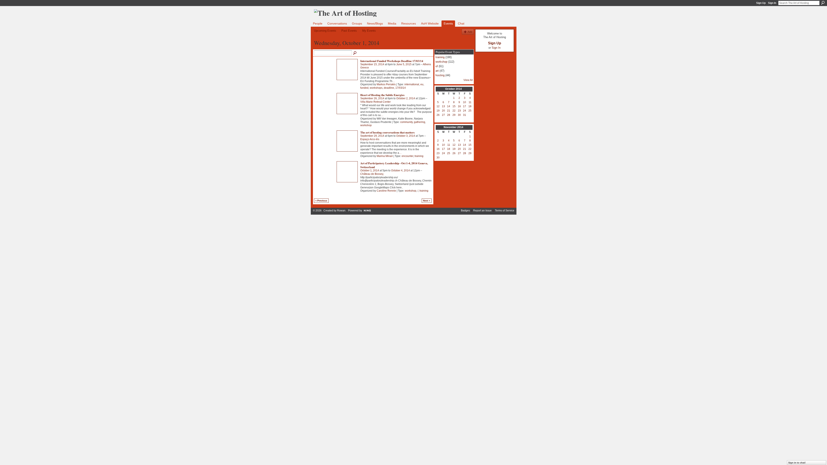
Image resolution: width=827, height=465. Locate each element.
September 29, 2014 (372, 135)
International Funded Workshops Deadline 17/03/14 (391, 61)
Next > (426, 200)
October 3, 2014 (405, 135)
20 (443, 110)
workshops (376, 87)
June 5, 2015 (404, 64)
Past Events (349, 30)
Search (823, 3)
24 (464, 110)
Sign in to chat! (797, 462)
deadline (389, 87)
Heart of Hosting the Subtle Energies (382, 95)
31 (464, 114)
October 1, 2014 (369, 170)
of (436, 66)
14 (448, 106)
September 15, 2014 (372, 64)
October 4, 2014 (400, 170)
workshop (366, 125)
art (437, 70)
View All (468, 80)
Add (470, 31)
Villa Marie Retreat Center (375, 101)
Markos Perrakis (386, 84)
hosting (440, 75)
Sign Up (761, 3)
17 (464, 106)
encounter (407, 156)
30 (459, 114)
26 (438, 114)
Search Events (355, 53)
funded (364, 87)
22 (453, 110)
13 (443, 106)
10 (464, 102)
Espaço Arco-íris (369, 139)
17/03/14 (400, 87)
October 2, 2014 (405, 98)
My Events (369, 30)
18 (469, 106)
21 (448, 110)
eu (421, 84)
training (419, 156)
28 (448, 114)
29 (453, 114)
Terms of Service (504, 210)
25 (469, 110)
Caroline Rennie (386, 190)
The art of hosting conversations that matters (387, 132)
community (406, 122)
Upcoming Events (325, 30)
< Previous (321, 200)
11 (470, 102)
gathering (419, 122)
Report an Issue (482, 210)
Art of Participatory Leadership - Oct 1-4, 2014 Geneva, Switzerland (394, 165)
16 (459, 106)
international (411, 84)
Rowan (341, 210)
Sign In (772, 3)
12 (438, 106)
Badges (465, 210)
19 (438, 110)
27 (443, 114)
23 (459, 110)
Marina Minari (385, 156)
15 (453, 106)
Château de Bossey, (372, 173)
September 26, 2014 (372, 98)
